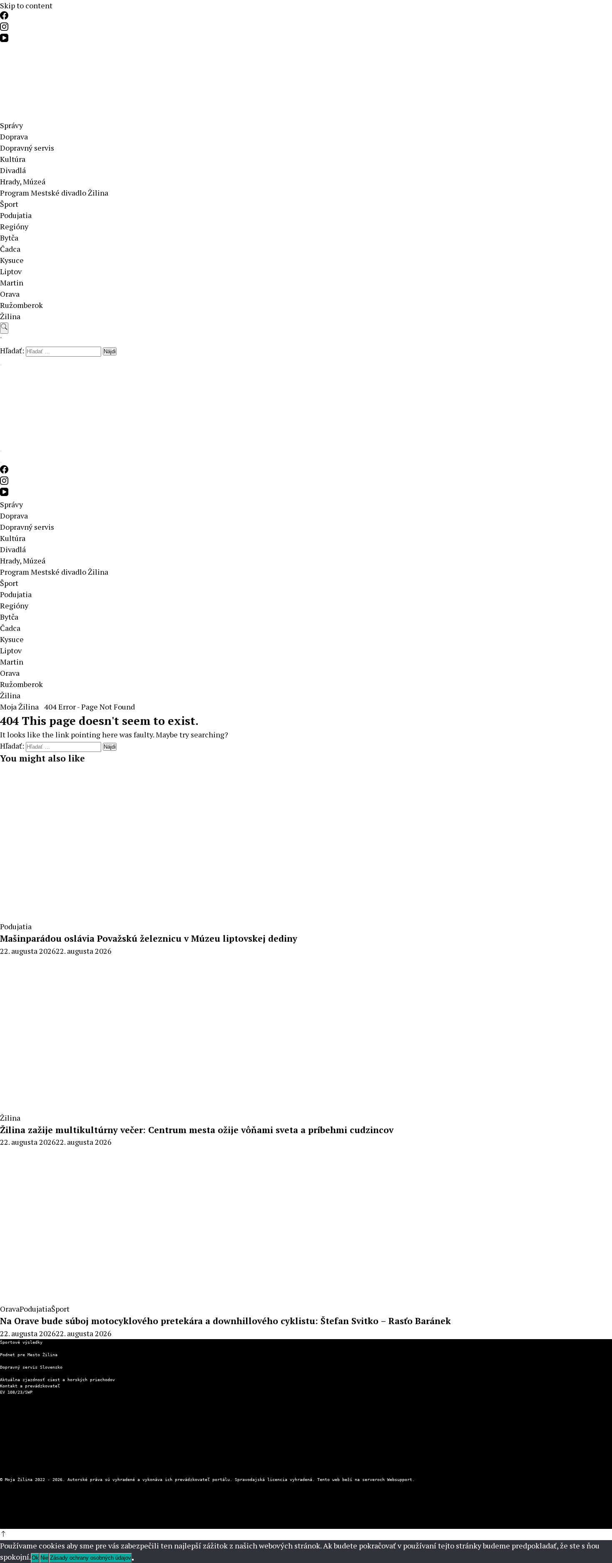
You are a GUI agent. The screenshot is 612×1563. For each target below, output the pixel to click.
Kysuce (12, 260)
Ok (35, 1558)
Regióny (14, 226)
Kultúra (12, 159)
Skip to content (26, 5)
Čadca (10, 249)
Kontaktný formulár (22, 1411)
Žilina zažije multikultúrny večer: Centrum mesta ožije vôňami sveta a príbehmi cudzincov (196, 1130)
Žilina (10, 316)
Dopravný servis (27, 148)
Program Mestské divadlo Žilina (54, 193)
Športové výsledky (21, 1342)
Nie (44, 1558)
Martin (11, 283)
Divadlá (13, 170)
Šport (9, 204)
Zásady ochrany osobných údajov (37, 1423)
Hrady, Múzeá (22, 181)
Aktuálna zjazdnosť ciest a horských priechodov (57, 1379)
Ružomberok (21, 305)
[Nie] (133, 1560)
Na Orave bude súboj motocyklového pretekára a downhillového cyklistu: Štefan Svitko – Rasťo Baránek (225, 1321)
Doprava (14, 136)
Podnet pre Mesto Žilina (28, 1354)
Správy (11, 125)
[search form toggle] (4, 328)
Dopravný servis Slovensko (31, 1367)
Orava (10, 294)
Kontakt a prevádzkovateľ (30, 1386)
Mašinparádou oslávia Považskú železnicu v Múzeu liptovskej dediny (148, 938)
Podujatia (16, 215)
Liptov (11, 271)
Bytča (9, 238)
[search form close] (1, 365)
